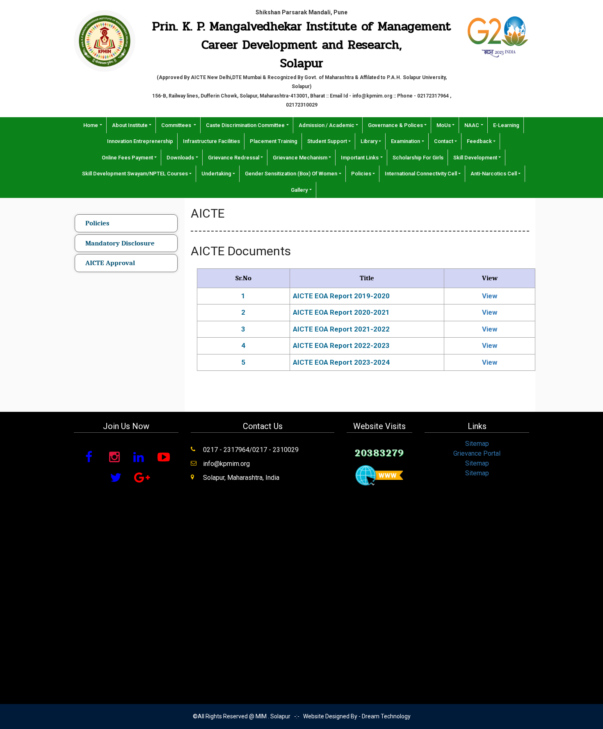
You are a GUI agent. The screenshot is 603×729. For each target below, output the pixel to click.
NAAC (471, 125)
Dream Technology (386, 716)
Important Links (360, 157)
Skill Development (475, 157)
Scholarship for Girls (418, 157)
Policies (361, 173)
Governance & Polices (395, 125)
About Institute (130, 125)
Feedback (479, 141)
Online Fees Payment (127, 157)
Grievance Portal (476, 453)
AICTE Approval (110, 263)
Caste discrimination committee (245, 125)
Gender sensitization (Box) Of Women (291, 173)
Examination (405, 141)
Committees (176, 125)
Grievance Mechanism (300, 157)
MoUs (443, 125)
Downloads (180, 157)
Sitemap (477, 443)
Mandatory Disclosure (120, 243)
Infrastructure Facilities (211, 141)
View (489, 296)
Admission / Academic (326, 125)
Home (90, 125)
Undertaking (216, 173)
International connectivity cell (421, 173)
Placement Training (273, 141)
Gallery (299, 190)
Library (369, 141)
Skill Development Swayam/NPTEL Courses (135, 173)
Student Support (327, 141)
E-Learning (506, 125)
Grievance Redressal (233, 157)
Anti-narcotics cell (494, 173)
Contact (443, 141)
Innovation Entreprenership (140, 141)
